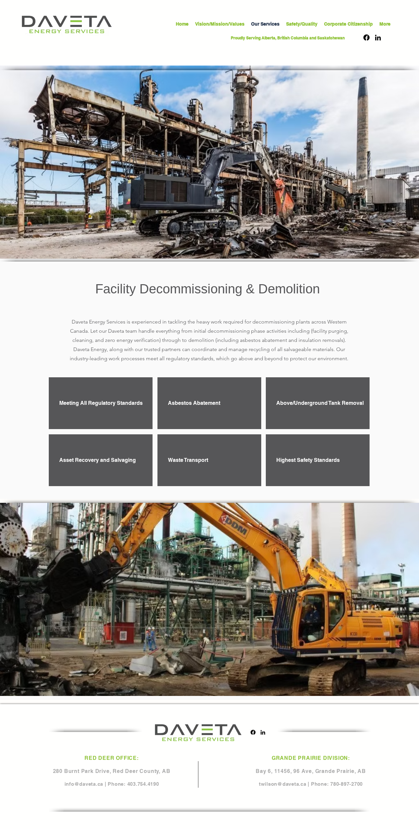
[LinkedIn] (378, 37)
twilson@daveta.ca (282, 784)
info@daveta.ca (83, 784)
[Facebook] (366, 37)
